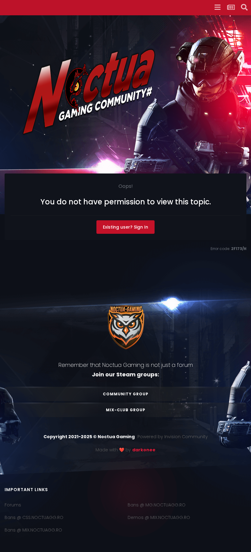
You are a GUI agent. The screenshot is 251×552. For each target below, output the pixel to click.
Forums (13, 505)
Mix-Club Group (125, 409)
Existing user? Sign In (125, 227)
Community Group (125, 394)
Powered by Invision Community (172, 437)
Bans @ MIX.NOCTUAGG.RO (33, 530)
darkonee (143, 450)
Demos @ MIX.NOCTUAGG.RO (159, 517)
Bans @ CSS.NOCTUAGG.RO (34, 517)
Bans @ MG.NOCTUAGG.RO (156, 505)
